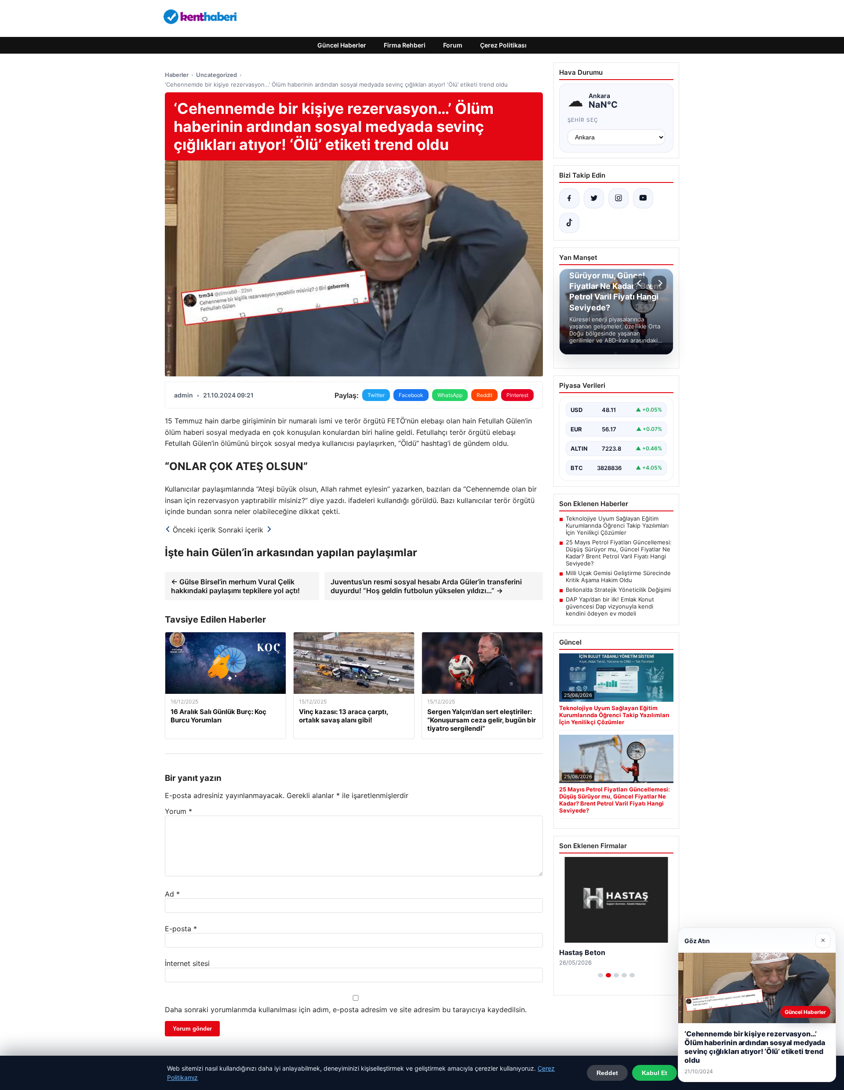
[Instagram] (618, 198)
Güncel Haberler (341, 45)
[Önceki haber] (640, 283)
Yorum (178, 811)
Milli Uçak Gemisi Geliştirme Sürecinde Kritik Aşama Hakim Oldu (618, 576)
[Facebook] (569, 198)
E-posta (181, 928)
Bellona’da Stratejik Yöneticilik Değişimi (618, 589)
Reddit (484, 395)
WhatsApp (449, 395)
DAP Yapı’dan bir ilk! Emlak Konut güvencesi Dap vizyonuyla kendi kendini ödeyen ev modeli (610, 606)
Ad (172, 893)
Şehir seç (583, 120)
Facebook (411, 395)
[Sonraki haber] (658, 283)
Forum (452, 45)
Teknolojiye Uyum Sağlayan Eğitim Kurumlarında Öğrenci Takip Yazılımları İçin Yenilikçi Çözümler (617, 525)
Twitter (376, 395)
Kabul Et (654, 1072)
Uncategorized (216, 74)
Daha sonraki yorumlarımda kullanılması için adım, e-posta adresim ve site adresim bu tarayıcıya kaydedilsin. (346, 1009)
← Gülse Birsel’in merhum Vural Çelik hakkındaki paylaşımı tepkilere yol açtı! (235, 586)
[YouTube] (643, 198)
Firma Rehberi (405, 45)
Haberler (177, 74)
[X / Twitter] (594, 198)
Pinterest (517, 395)
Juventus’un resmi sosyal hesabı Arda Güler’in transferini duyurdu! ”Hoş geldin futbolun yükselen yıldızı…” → (426, 586)
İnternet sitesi (187, 963)
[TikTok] (569, 223)
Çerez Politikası (503, 45)
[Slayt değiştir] (600, 975)
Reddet (607, 1072)
